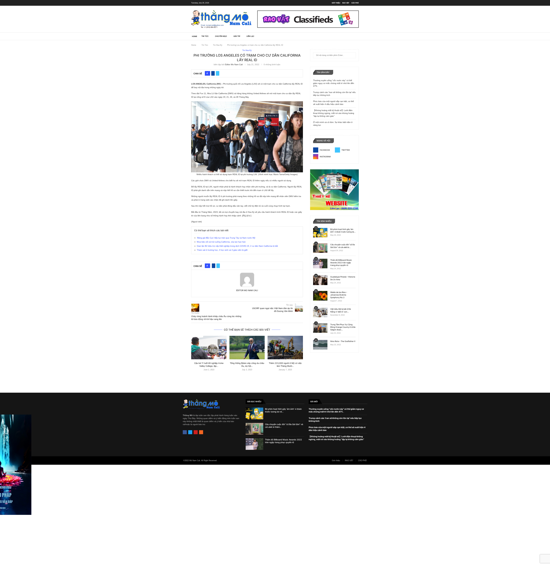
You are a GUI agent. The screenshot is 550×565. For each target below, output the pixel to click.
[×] (275, 515)
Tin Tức (205, 36)
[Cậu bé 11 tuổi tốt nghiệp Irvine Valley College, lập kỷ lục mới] (209, 347)
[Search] (357, 36)
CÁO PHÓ (355, 3)
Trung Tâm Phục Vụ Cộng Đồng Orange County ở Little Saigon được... (342, 327)
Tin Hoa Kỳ (217, 45)
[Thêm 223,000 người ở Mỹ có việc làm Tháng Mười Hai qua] (285, 347)
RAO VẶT (345, 3)
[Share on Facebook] (213, 73)
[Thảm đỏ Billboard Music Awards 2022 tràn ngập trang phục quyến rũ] (320, 263)
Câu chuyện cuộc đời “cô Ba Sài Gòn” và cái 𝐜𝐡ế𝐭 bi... (342, 245)
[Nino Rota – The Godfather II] (320, 345)
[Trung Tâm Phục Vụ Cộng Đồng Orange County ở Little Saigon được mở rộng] (320, 328)
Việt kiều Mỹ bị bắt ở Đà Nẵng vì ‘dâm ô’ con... (340, 310)
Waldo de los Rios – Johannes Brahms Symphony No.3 (338, 295)
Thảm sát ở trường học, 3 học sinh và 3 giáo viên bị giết (222, 250)
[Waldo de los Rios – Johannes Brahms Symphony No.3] (320, 296)
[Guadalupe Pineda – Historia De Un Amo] (320, 280)
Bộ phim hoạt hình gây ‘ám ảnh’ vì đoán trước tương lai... (343, 230)
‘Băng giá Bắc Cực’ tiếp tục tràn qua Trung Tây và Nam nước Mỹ (226, 238)
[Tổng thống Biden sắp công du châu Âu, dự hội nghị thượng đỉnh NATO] (247, 347)
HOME (194, 36)
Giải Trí (236, 36)
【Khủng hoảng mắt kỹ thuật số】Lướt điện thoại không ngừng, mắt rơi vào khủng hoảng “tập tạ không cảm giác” (333, 113)
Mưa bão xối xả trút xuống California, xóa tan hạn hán (221, 242)
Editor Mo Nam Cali (234, 64)
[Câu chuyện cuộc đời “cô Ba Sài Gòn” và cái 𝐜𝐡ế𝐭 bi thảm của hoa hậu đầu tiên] (320, 248)
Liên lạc (250, 36)
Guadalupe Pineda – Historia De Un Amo (342, 278)
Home (193, 45)
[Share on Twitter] (217, 73)
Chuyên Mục (221, 36)
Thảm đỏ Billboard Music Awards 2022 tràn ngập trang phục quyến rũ (341, 262)
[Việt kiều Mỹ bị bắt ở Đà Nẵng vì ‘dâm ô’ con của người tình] (320, 312)
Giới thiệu (336, 3)
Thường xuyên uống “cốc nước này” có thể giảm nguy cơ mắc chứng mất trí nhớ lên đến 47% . (333, 83)
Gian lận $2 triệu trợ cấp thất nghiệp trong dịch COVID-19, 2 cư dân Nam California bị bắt (237, 246)
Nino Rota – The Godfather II (342, 341)
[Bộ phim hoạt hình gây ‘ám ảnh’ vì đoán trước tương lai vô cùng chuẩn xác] (320, 233)
